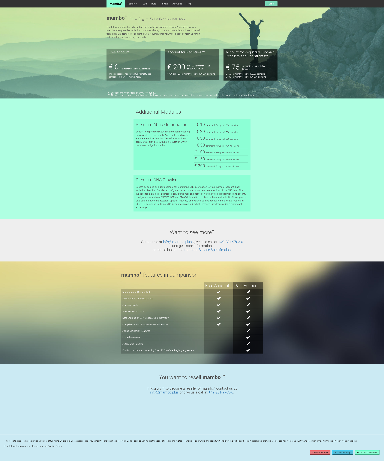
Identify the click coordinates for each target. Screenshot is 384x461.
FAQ (188, 3)
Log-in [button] (271, 4)
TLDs (144, 3)
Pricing (164, 3)
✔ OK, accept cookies (367, 452)
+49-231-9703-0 (230, 242)
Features (132, 3)
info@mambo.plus (177, 242)
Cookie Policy (55, 446)
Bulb (153, 3)
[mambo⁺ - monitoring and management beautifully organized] (115, 3)
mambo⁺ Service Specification (207, 250)
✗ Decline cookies (320, 452)
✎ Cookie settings (342, 452)
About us (177, 3)
